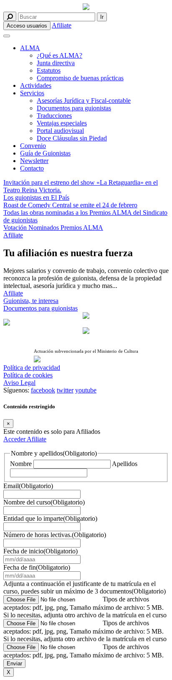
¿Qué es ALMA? (59, 55)
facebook (43, 390)
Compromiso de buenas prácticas (80, 77)
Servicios (32, 93)
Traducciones (54, 115)
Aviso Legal (19, 382)
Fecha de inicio (40, 551)
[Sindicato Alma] (86, 7)
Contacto (32, 168)
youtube (85, 390)
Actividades (35, 85)
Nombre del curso (44, 502)
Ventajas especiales (62, 123)
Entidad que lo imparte (50, 518)
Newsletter (34, 160)
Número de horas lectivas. (54, 534)
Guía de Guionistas (45, 153)
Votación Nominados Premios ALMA (53, 227)
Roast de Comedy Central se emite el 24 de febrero (70, 205)
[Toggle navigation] (6, 36)
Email (28, 485)
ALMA (30, 47)
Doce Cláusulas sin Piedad (72, 138)
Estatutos (49, 70)
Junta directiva (56, 62)
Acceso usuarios (27, 26)
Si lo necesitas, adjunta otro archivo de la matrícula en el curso (85, 615)
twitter (65, 390)
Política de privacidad (31, 367)
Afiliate (61, 25)
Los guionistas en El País (36, 197)
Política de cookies (28, 375)
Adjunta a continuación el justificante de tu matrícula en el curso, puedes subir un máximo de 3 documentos (84, 587)
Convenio (33, 145)
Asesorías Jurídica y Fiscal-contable (84, 100)
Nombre (21, 463)
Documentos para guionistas (74, 108)
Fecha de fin (36, 567)
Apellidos (124, 463)
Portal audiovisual (60, 130)
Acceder (15, 439)
